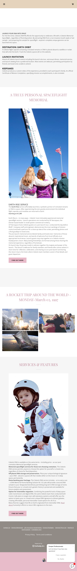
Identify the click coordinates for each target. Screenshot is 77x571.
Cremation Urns (36, 529)
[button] (10, 4)
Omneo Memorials (17, 528)
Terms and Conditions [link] (44, 535)
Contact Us (6, 528)
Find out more (17, 260)
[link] (73, 4)
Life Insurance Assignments (33, 528)
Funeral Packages (48, 528)
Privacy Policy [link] (30, 535)
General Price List (60, 528)
